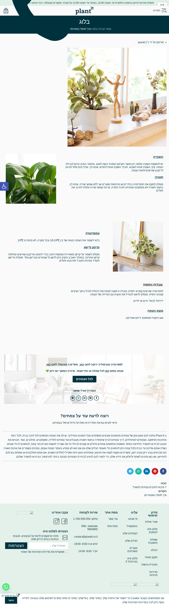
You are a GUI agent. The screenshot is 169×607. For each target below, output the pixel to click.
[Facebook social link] (96, 398)
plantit (141, 42)
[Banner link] (31, 178)
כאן (82, 364)
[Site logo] (84, 10)
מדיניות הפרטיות (41, 551)
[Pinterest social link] (90, 398)
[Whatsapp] (6, 587)
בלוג (95, 29)
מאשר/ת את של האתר (42, 551)
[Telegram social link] (72, 398)
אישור (11, 600)
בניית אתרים (9, 595)
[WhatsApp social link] (78, 398)
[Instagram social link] (56, 521)
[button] (4, 186)
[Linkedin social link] (84, 398)
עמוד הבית (105, 29)
